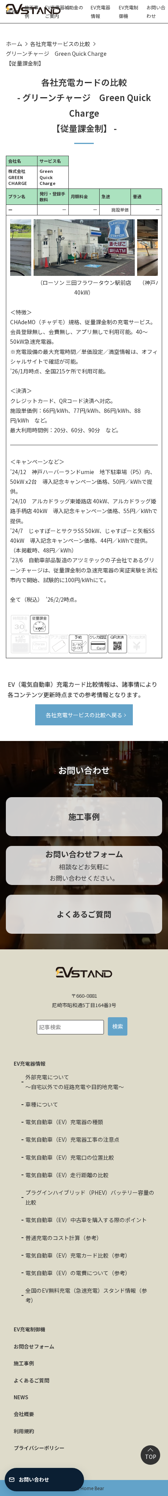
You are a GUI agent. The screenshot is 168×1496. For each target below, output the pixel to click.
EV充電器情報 (100, 11)
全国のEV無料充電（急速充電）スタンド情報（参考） (86, 1295)
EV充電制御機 (128, 11)
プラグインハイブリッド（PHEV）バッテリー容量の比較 (89, 1197)
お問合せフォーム (34, 1346)
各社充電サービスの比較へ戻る (84, 715)
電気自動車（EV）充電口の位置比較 (69, 1157)
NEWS (12, 11)
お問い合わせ (156, 11)
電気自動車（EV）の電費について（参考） (77, 1273)
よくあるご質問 (31, 1380)
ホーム (14, 44)
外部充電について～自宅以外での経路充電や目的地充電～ (74, 1082)
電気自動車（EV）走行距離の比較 (67, 1175)
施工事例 (32, 11)
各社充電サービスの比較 (60, 44)
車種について (41, 1104)
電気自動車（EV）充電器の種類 (64, 1122)
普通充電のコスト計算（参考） (63, 1238)
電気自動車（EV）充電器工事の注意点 (72, 1139)
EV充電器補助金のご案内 (64, 11)
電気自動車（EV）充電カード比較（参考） (77, 1255)
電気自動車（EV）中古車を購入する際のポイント (86, 1220)
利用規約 (24, 1431)
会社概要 (24, 1414)
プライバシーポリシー (39, 1448)
